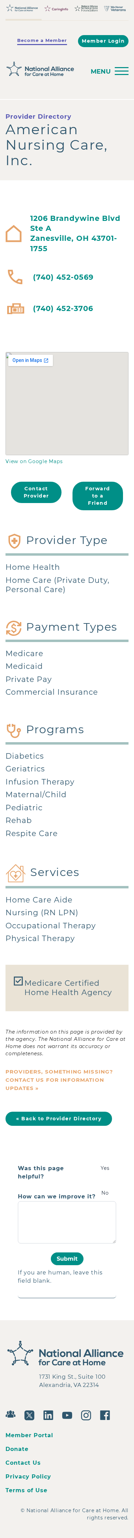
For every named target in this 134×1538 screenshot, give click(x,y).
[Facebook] (106, 1414)
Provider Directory (38, 116)
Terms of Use (26, 1490)
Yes (105, 1168)
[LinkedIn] (50, 1414)
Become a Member (42, 40)
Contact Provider (36, 492)
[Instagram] (87, 1414)
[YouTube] (69, 1414)
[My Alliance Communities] (12, 1413)
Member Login (103, 41)
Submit (67, 1259)
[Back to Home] (43, 69)
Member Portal (29, 1435)
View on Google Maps (34, 461)
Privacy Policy (28, 1476)
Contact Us (23, 1463)
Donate (17, 1449)
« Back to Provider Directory (58, 1118)
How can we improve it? (57, 1197)
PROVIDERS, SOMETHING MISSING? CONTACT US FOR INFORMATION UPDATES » (59, 1079)
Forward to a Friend (97, 495)
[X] (31, 1414)
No (105, 1193)
